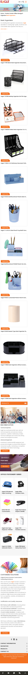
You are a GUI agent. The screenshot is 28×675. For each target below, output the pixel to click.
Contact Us (5, 651)
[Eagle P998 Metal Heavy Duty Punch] (20, 538)
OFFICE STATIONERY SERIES (11, 474)
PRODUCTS (4, 649)
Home (2, 13)
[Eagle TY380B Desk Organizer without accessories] (14, 347)
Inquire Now (5, 60)
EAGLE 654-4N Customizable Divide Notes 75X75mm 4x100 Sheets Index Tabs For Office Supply (7, 510)
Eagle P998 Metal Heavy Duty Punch (20, 547)
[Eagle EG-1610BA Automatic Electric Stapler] (7, 538)
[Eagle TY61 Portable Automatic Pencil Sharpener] (20, 520)
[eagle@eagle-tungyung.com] (8, 673)
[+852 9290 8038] (14, 673)
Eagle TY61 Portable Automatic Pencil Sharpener (20, 529)
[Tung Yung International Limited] (5, 1)
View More (5, 451)
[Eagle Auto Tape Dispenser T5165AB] (7, 520)
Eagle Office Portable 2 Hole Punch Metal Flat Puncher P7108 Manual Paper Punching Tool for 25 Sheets (20, 492)
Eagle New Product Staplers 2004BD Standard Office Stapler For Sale (20, 510)
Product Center (9, 13)
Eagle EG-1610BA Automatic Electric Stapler (7, 547)
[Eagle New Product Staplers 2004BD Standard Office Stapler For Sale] (20, 502)
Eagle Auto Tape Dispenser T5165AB (7, 529)
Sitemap (15, 657)
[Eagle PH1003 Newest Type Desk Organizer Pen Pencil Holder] (14, 314)
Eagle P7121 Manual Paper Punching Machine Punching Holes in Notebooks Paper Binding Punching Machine (7, 492)
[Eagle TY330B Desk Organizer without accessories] (14, 381)
